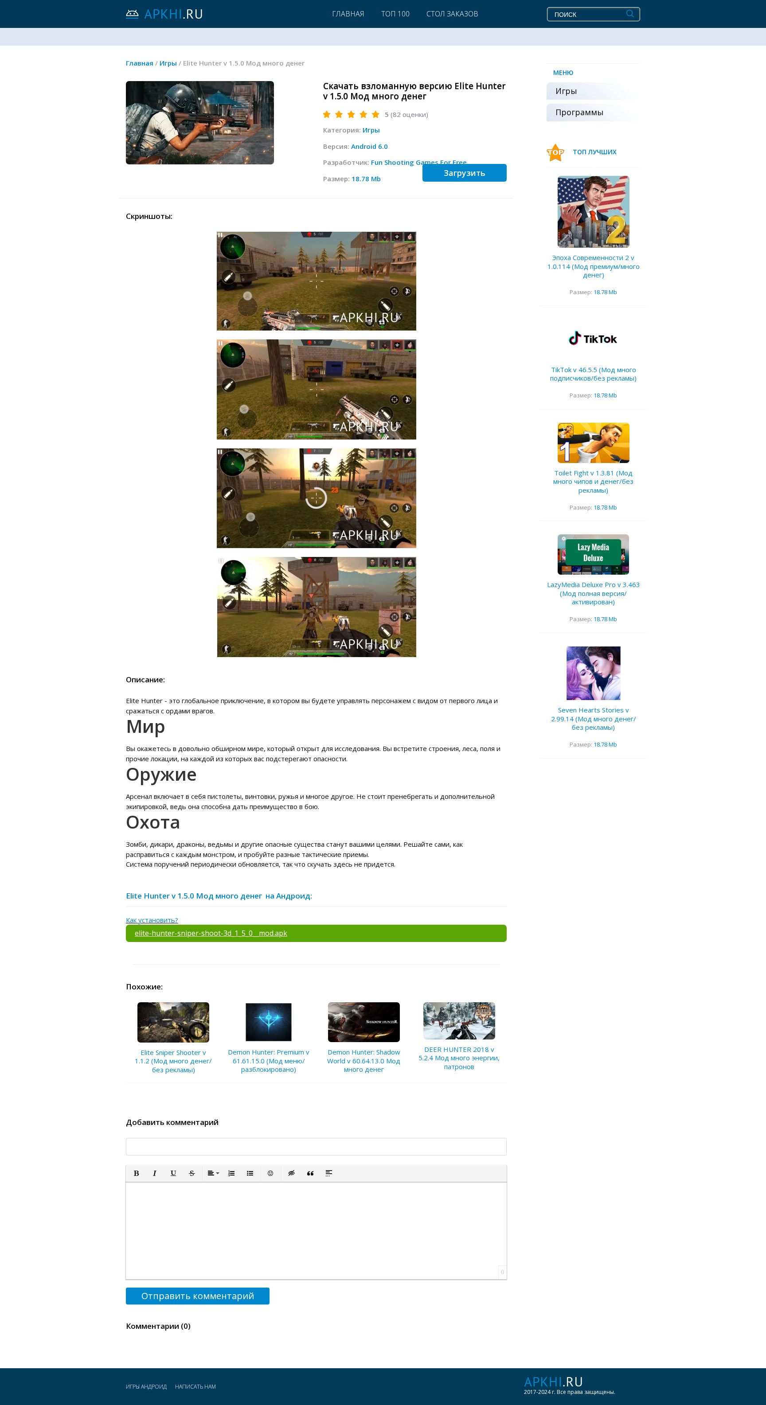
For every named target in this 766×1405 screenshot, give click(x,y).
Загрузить (464, 172)
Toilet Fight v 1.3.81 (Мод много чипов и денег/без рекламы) (593, 481)
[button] (136, 1173)
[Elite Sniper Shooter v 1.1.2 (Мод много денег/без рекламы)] (173, 1022)
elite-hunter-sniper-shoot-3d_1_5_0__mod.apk (211, 933)
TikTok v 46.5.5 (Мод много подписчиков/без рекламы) (593, 374)
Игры (371, 129)
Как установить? (152, 919)
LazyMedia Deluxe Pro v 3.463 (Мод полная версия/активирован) (593, 593)
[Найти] (630, 14)
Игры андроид (146, 1386)
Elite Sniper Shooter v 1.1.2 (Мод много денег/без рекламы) (173, 1061)
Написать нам (195, 1386)
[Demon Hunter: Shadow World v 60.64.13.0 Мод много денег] (364, 1022)
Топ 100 (395, 14)
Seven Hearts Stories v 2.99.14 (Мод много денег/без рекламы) (593, 718)
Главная (348, 14)
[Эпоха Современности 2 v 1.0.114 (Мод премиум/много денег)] (593, 212)
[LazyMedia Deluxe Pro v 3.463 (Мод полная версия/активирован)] (593, 554)
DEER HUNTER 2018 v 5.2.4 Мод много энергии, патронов (459, 1058)
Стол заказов (452, 14)
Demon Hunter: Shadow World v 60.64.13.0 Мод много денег (363, 1060)
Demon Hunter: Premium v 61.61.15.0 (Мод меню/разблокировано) (268, 1060)
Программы (579, 112)
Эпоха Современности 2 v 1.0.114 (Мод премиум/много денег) (593, 266)
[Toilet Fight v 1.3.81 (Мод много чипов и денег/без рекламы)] (593, 443)
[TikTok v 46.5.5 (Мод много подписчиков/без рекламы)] (593, 339)
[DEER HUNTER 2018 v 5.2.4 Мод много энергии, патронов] (459, 1020)
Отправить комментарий (197, 1296)
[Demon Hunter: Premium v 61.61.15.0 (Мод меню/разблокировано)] (269, 1022)
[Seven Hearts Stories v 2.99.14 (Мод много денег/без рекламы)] (593, 673)
